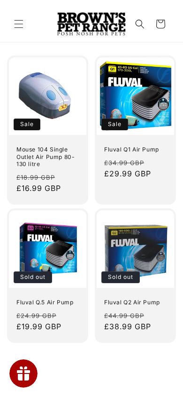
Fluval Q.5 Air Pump (44, 302)
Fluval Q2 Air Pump (132, 302)
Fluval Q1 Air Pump (131, 149)
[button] (18, 24)
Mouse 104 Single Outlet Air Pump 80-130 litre (45, 156)
